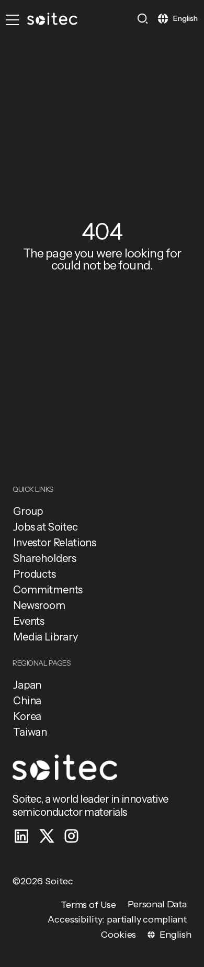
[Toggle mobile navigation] (12, 20)
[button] (143, 19)
